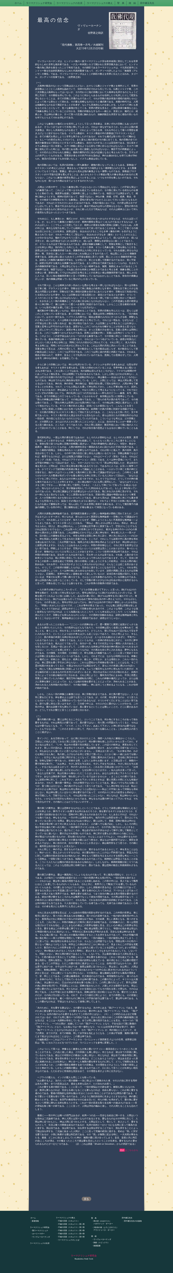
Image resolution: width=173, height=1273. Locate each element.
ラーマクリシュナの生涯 (39, 1243)
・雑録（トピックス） (100, 1242)
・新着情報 (34, 1221)
